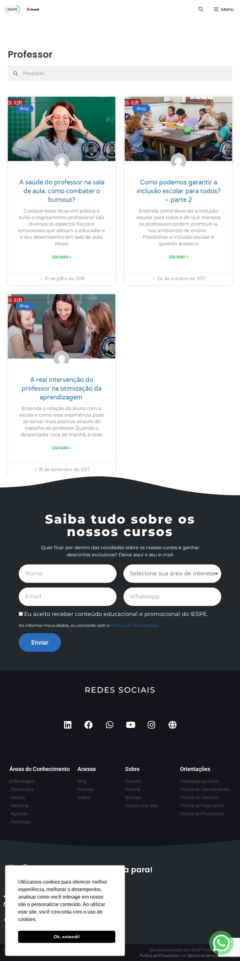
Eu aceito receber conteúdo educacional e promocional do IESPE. (116, 614)
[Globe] (172, 724)
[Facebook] (88, 724)
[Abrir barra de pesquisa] (200, 9)
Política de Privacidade (133, 625)
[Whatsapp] (109, 724)
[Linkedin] (67, 724)
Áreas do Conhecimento (39, 769)
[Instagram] (151, 724)
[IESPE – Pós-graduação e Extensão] (22, 9)
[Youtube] (130, 724)
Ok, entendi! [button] (67, 936)
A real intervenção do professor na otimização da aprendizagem (62, 388)
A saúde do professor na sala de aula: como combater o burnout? (61, 191)
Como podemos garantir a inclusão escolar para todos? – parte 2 (179, 191)
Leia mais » (61, 257)
